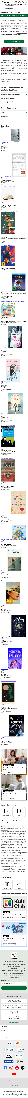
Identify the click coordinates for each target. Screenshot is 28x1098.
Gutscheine (4, 120)
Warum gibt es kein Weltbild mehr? (10, 94)
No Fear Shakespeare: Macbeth (8, 425)
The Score (3, 381)
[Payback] (9, 1062)
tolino (2, 112)
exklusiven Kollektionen (21, 847)
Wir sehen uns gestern (6, 513)
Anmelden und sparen (14, 988)
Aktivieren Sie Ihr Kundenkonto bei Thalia (14, 787)
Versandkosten (17, 1095)
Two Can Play (4, 669)
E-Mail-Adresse (5, 980)
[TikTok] (22, 1068)
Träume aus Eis (4, 413)
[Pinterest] (17, 1068)
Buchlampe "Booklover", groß (8, 186)
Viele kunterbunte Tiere (6, 539)
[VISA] (10, 1044)
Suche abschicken (9, 8)
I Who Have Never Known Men (8, 681)
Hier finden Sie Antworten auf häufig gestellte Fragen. (14, 33)
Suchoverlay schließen (9, 5)
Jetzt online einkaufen (14, 41)
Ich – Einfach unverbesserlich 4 (8, 245)
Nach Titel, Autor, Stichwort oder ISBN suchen (15, 4)
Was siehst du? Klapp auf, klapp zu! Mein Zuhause (12, 301)
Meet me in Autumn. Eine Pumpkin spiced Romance (13, 211)
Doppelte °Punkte (7, 885)
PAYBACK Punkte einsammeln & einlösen (14, 934)
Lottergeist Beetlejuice (6, 291)
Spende (19, 885)
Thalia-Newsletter (5, 861)
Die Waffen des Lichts (6, 636)
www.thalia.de (4, 830)
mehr (2, 127)
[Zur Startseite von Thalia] (8, 2)
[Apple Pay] (8, 1056)
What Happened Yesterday (7, 458)
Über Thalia (4, 1026)
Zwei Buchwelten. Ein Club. (14, 908)
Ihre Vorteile (4, 1038)
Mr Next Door (4, 347)
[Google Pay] (20, 1050)
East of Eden (4, 570)
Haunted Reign (4, 142)
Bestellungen (4, 116)
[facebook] (5, 1068)
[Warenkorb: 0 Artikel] (25, 2)
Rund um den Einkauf (6, 1034)
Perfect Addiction (5, 736)
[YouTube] (14, 1074)
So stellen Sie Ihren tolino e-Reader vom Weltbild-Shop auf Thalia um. (14, 79)
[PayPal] (19, 1056)
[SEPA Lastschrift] (9, 1050)
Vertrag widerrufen (14, 1022)
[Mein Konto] (19, 2)
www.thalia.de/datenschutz (8, 872)
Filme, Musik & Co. (7, 812)
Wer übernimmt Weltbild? (8, 98)
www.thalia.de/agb (17, 871)
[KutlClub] (20, 1062)
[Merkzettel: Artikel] (22, 2)
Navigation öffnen (2, 6)
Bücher (19, 812)
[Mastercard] (17, 1044)
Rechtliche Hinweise (14, 977)
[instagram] (11, 1068)
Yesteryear (3, 604)
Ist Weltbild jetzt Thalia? (7, 102)
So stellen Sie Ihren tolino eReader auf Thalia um (14, 15)
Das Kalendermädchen (6, 176)
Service (3, 1030)
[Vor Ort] (16, 2)
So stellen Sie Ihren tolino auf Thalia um (14, 762)
